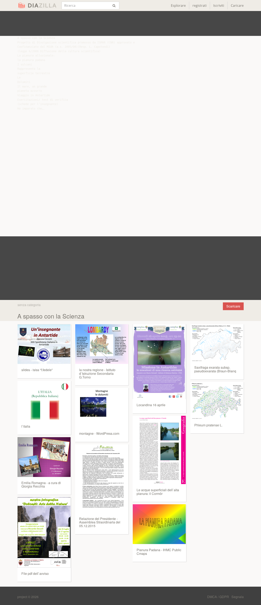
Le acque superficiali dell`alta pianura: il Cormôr (158, 492)
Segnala (237, 596)
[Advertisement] (130, 23)
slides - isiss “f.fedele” (37, 369)
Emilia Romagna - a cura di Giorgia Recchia (41, 484)
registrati (199, 5)
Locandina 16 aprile (151, 405)
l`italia (25, 426)
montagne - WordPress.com (99, 433)
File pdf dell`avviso (35, 573)
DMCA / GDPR (218, 596)
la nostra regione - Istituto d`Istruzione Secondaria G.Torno (97, 373)
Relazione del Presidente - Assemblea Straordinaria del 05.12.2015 (99, 522)
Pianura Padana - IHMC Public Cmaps (159, 551)
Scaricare (233, 306)
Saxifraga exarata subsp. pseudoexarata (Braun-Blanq (215, 369)
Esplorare (178, 5)
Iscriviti (218, 5)
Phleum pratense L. (208, 425)
